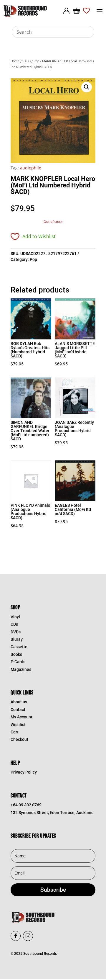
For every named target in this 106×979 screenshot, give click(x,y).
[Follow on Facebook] (16, 936)
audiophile (30, 168)
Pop (36, 61)
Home (15, 61)
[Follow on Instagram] (28, 936)
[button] (86, 87)
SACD (26, 61)
